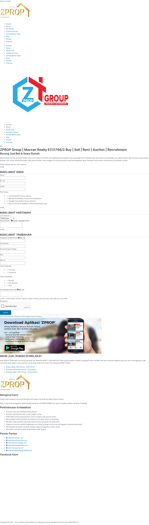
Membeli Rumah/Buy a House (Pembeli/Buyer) (25, 198)
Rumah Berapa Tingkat (8, 249)
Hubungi (9, 41)
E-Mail (2, 186)
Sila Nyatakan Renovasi (12, 290)
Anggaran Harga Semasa (12, 238)
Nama (2, 175)
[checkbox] (7, 196)
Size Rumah (4, 243)
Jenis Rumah (5, 216)
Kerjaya (8, 39)
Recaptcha (4, 301)
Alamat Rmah (14, 221)
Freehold (12, 270)
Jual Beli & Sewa (12, 31)
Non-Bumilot (13, 283)
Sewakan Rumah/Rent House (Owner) (22, 201)
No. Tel (2, 181)
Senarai (9, 24)
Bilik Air (2, 260)
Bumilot (11, 281)
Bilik (1, 255)
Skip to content (5, 1)
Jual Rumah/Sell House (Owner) (20, 196)
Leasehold (12, 272)
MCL (10, 286)
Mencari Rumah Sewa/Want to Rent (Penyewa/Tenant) (28, 204)
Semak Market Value (13, 34)
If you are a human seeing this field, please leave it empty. (21, 316)
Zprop (8, 26)
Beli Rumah (10, 29)
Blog (7, 36)
